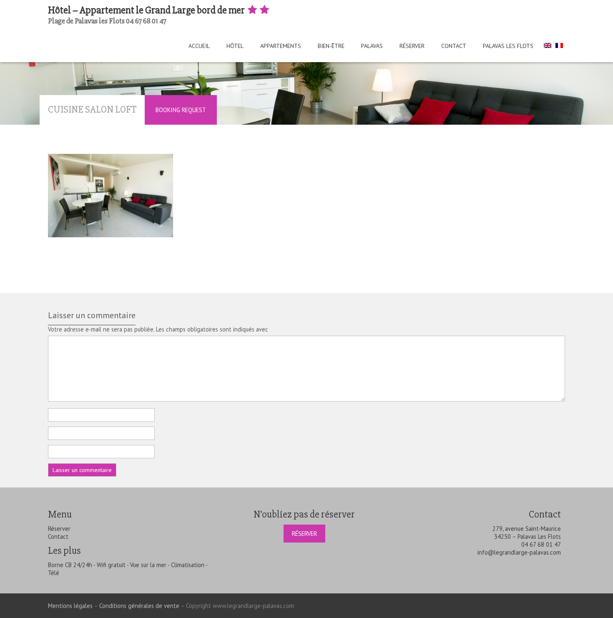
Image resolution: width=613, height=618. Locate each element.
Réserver (412, 46)
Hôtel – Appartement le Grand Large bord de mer (147, 10)
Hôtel (235, 46)
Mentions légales (70, 606)
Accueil (199, 46)
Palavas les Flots (508, 46)
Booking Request (181, 110)
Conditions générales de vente (139, 606)
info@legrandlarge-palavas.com (519, 552)
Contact (453, 46)
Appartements (280, 46)
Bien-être (331, 46)
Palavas (372, 46)
